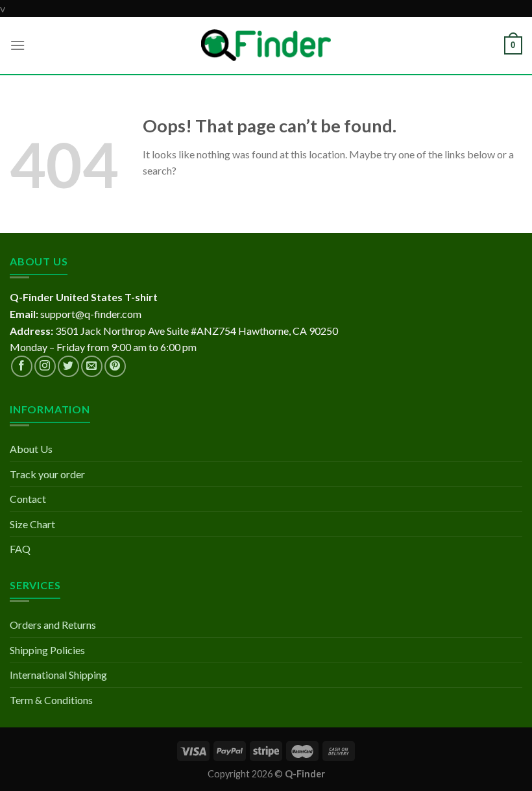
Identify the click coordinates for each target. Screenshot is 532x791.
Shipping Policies (47, 650)
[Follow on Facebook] (21, 366)
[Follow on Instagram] (45, 366)
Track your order (47, 474)
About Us (31, 449)
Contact (28, 499)
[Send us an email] (92, 366)
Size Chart (32, 524)
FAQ (20, 548)
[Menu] (17, 45)
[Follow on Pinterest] (115, 366)
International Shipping (58, 674)
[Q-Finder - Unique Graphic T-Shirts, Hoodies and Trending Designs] (266, 45)
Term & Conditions (51, 700)
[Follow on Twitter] (68, 366)
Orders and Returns (53, 624)
